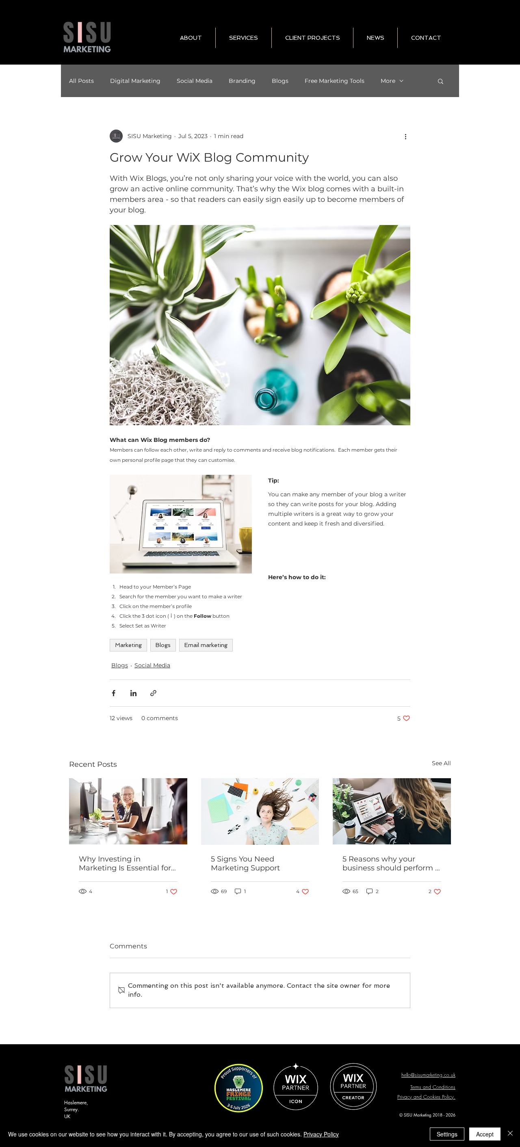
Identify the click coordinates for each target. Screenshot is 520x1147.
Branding (242, 81)
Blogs (280, 81)
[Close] (510, 1134)
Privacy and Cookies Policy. (426, 1096)
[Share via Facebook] (113, 693)
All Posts (81, 81)
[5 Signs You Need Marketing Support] (260, 811)
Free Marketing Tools (334, 81)
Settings (447, 1134)
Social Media (194, 81)
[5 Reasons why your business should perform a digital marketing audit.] (392, 811)
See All (441, 763)
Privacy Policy (321, 1134)
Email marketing (206, 645)
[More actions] (405, 136)
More (388, 81)
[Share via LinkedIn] (133, 693)
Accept (485, 1134)
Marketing (128, 645)
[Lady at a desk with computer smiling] (128, 811)
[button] (440, 81)
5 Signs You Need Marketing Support (245, 863)
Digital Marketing (135, 81)
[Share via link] (153, 693)
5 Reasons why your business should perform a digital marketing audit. (391, 863)
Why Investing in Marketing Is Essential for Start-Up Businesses (125, 863)
